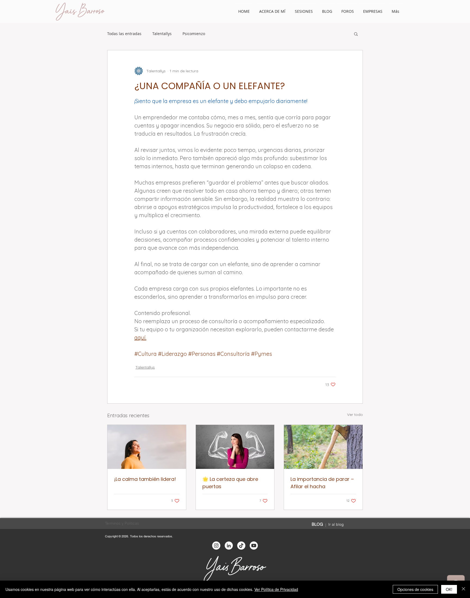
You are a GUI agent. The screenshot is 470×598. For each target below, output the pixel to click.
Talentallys (162, 34)
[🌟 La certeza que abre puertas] (235, 447)
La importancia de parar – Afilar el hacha (322, 483)
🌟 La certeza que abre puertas (230, 483)
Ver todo (355, 414)
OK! (449, 589)
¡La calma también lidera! (145, 479)
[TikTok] (241, 545)
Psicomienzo (194, 34)
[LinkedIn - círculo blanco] (229, 545)
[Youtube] (254, 545)
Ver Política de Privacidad (276, 589)
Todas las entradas (124, 34)
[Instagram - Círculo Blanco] (216, 545)
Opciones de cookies (415, 589)
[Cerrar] (463, 589)
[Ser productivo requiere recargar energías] (323, 447)
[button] (355, 34)
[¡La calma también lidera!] (146, 447)
